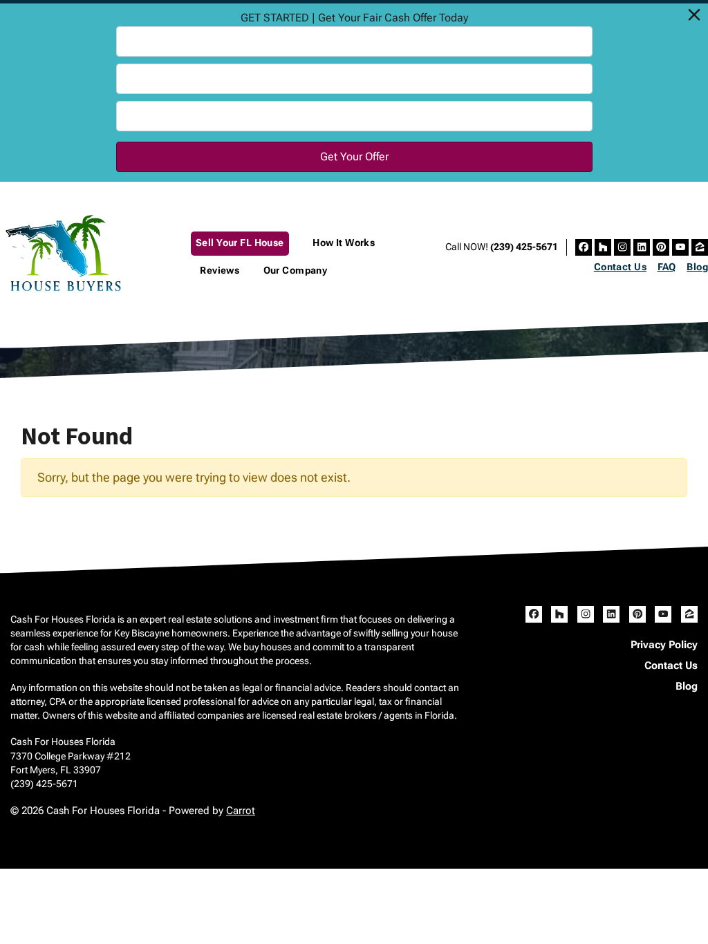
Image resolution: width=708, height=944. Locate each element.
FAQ (667, 266)
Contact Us (620, 266)
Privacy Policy (664, 645)
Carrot (240, 810)
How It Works (344, 243)
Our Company (295, 270)
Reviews (219, 270)
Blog (697, 266)
